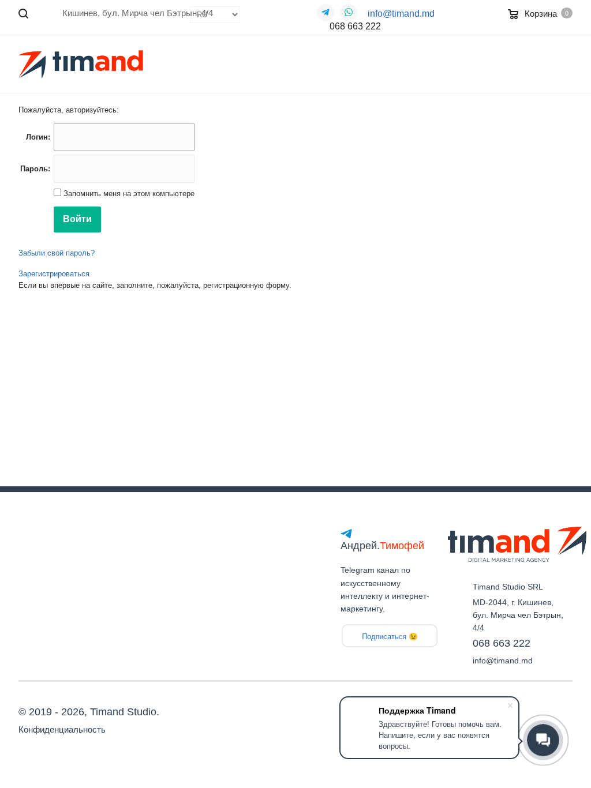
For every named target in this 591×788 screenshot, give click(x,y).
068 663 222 (355, 26)
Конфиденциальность (62, 729)
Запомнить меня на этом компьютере (127, 193)
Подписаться (384, 636)
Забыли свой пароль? (56, 253)
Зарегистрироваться (53, 273)
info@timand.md (401, 13)
